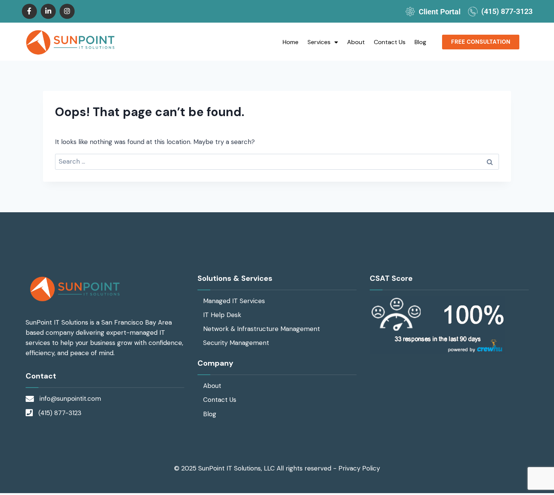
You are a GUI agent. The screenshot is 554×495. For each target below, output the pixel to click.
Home (290, 42)
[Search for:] (277, 161)
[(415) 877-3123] (472, 11)
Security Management (236, 343)
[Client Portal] (410, 11)
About (356, 42)
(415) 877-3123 (507, 11)
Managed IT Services (234, 301)
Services (319, 42)
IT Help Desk (222, 315)
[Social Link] (29, 11)
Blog (420, 42)
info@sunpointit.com (70, 398)
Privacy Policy (359, 468)
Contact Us (390, 42)
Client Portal (440, 11)
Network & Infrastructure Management (261, 329)
